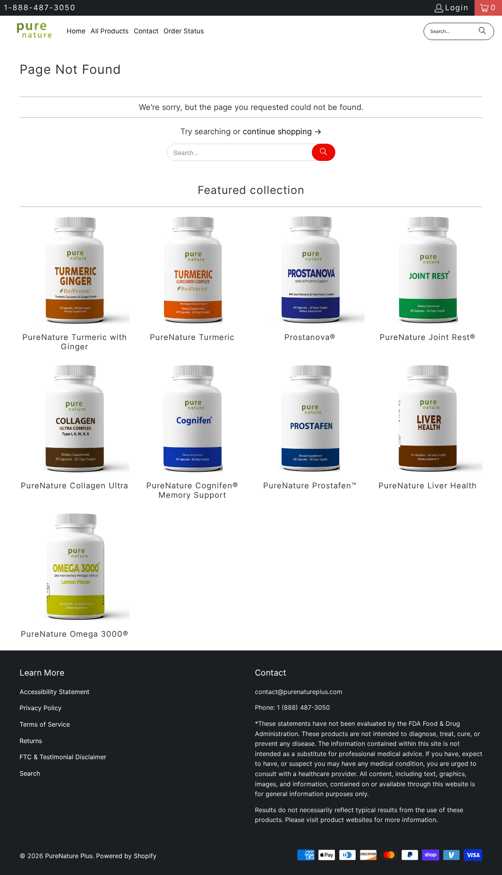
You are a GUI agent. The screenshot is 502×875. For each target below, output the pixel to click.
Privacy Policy (41, 708)
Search (30, 773)
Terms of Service (45, 724)
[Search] (482, 31)
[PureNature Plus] (33, 31)
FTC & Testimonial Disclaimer (63, 757)
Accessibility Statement (54, 692)
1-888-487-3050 (40, 7)
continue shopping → (282, 131)
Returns (31, 741)
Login (457, 7)
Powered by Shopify (126, 856)
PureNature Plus (69, 856)
